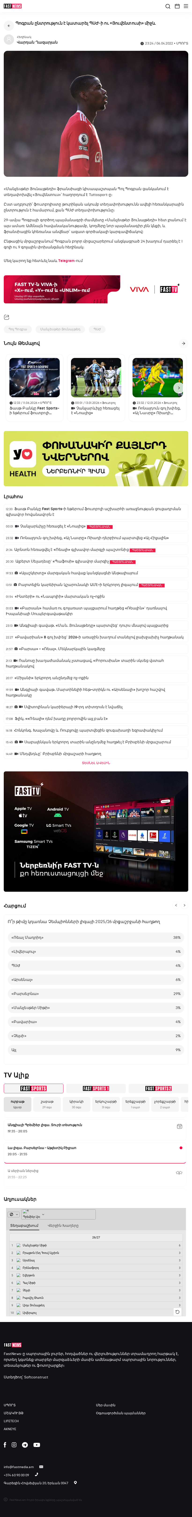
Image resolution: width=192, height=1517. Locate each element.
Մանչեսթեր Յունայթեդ (60, 329)
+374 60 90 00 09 (16, 1475)
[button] (177, 6)
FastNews (12, 1353)
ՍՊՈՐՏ (10, 1405)
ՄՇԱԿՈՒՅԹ (13, 1413)
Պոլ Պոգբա (17, 329)
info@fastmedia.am (19, 1467)
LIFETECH (11, 1421)
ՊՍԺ (97, 329)
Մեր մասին (105, 1405)
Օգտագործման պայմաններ (121, 1413)
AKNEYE (10, 1429)
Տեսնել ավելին (96, 763)
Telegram (66, 260)
